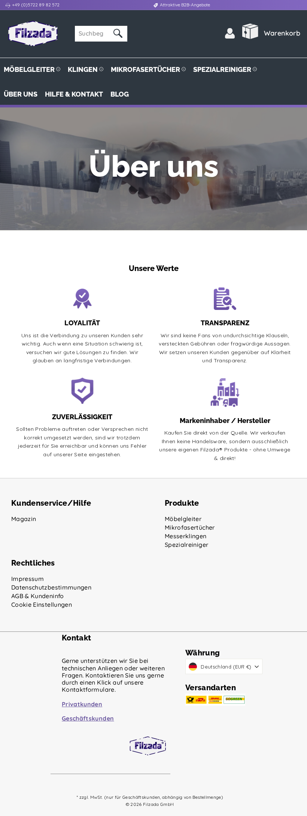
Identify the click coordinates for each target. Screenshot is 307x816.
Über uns (20, 94)
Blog (119, 94)
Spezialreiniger (223, 69)
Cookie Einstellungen (41, 604)
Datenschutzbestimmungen (51, 587)
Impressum (27, 578)
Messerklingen (186, 536)
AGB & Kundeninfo (37, 596)
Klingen (83, 69)
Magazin (23, 519)
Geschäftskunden (88, 718)
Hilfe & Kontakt (74, 94)
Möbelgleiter (30, 69)
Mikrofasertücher (146, 69)
